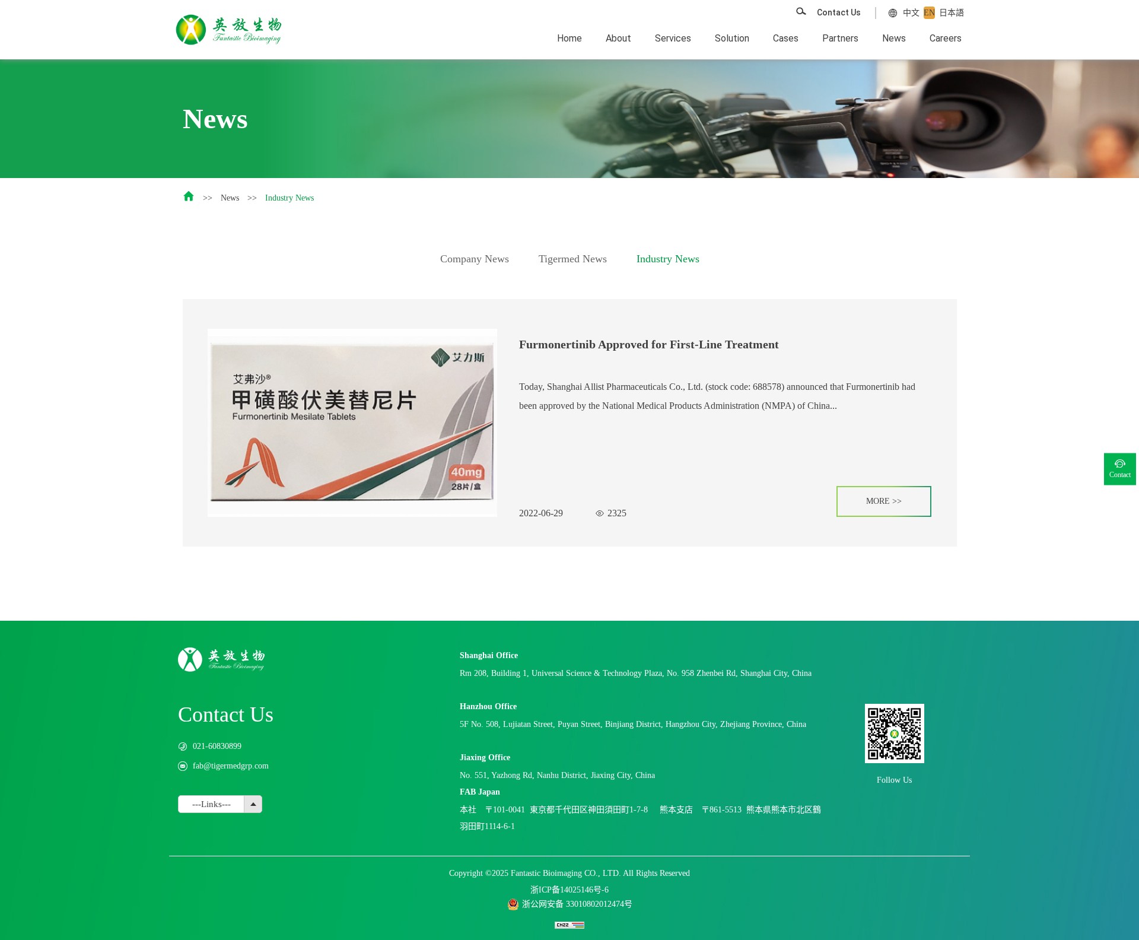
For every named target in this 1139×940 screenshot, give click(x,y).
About (618, 38)
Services (673, 38)
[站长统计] (569, 924)
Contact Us (839, 12)
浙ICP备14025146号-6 (569, 889)
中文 (911, 12)
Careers (946, 38)
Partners (840, 38)
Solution (732, 38)
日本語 (951, 12)
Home (569, 38)
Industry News (289, 197)
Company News (474, 259)
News (894, 38)
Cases (785, 38)
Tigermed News (573, 259)
